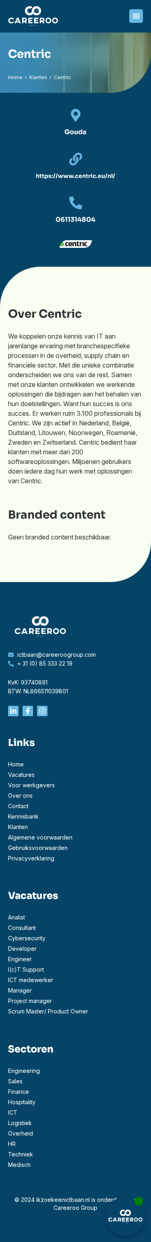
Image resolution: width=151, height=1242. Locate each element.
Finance (18, 1091)
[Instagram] (42, 711)
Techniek (20, 1154)
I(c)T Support (26, 969)
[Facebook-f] (28, 711)
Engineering (24, 1070)
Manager (20, 990)
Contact (18, 806)
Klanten (38, 77)
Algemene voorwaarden (40, 837)
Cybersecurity (27, 938)
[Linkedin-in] (13, 711)
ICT (12, 1112)
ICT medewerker (30, 979)
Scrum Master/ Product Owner (48, 1011)
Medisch (19, 1164)
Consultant (22, 927)
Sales (15, 1081)
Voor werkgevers (31, 785)
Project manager (30, 1000)
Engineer (20, 959)
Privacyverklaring (31, 858)
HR (12, 1143)
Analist (16, 917)
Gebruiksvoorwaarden (38, 847)
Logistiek (20, 1122)
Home (15, 77)
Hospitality (21, 1102)
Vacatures (21, 774)
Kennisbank (23, 816)
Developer (22, 948)
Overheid (20, 1133)
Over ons (20, 795)
